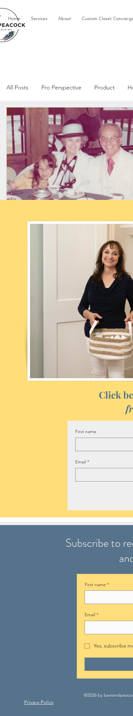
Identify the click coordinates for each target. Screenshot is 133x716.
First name (86, 431)
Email (82, 462)
